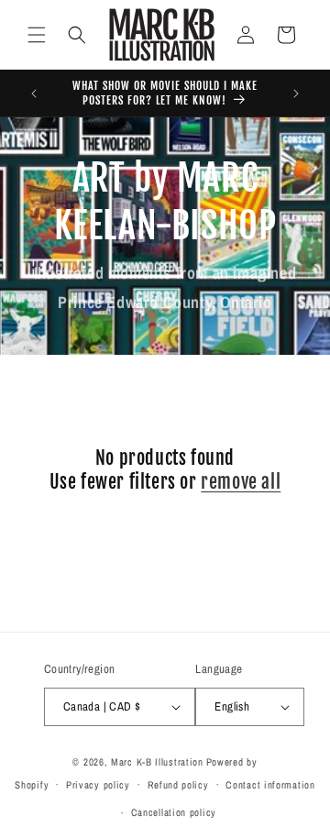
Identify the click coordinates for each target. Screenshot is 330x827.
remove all (240, 481)
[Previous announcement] (34, 93)
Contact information (270, 784)
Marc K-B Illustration (157, 761)
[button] (36, 35)
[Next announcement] (296, 93)
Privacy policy (98, 784)
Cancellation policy (173, 812)
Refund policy (178, 784)
